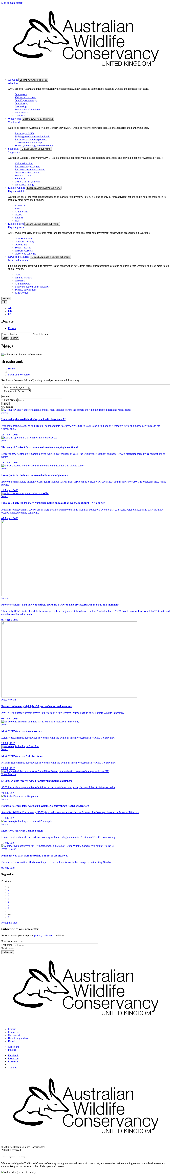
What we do (14, 122)
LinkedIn (13, 1061)
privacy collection (43, 935)
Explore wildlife (16, 191)
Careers (12, 1029)
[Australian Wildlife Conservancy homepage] (86, 73)
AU (10, 308)
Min (6, 387)
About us (13, 83)
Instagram (13, 1058)
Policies (12, 1049)
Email (4, 948)
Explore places (16, 227)
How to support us (18, 1038)
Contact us (13, 1032)
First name (6, 941)
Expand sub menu (33, 80)
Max (6, 391)
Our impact (14, 1035)
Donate (12, 328)
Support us (13, 152)
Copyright (13, 1046)
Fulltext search (9, 399)
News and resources (18, 260)
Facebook (13, 1055)
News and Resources (19, 374)
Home (11, 368)
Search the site (40, 334)
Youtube (12, 1067)
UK (10, 311)
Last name (6, 944)
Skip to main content (12, 2)
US (10, 314)
